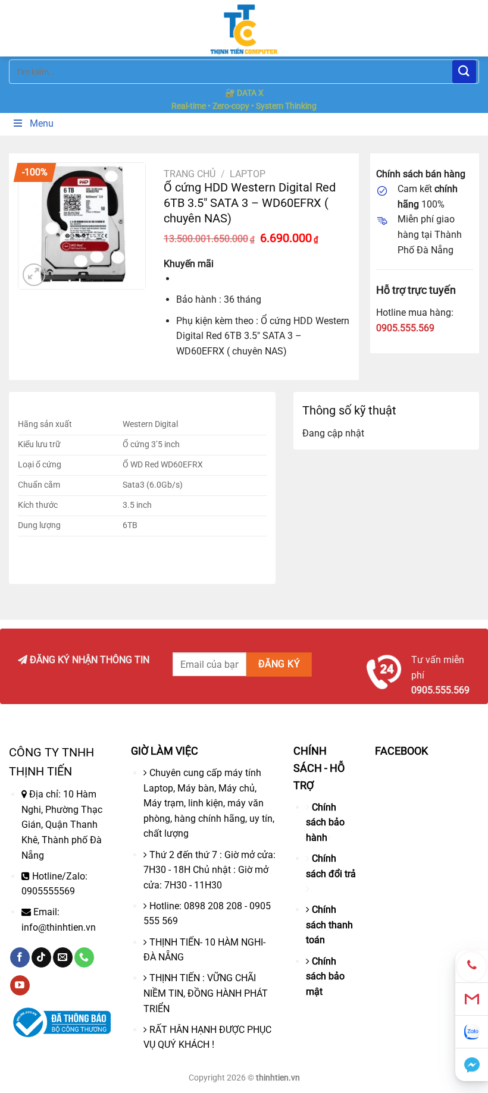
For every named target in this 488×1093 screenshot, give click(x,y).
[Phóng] (34, 275)
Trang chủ (189, 174)
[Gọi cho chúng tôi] (84, 957)
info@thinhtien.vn (58, 927)
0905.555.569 (405, 328)
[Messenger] (471, 1064)
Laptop (247, 174)
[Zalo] (471, 1032)
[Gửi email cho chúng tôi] (63, 957)
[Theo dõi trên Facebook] (20, 957)
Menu (42, 123)
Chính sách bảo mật (325, 976)
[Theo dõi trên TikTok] (41, 957)
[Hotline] (471, 966)
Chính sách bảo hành (325, 822)
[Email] (471, 999)
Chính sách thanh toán (329, 925)
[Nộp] (464, 71)
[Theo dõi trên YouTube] (20, 985)
